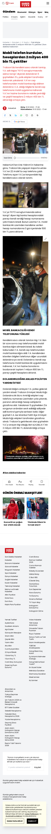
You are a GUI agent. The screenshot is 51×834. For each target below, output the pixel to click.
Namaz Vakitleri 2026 (35, 561)
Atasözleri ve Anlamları (10, 690)
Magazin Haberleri (12, 570)
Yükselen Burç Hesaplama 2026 (12, 715)
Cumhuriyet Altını (12, 649)
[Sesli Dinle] (15, 158)
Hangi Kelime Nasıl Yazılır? (36, 663)
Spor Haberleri (10, 573)
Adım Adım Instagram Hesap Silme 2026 (12, 738)
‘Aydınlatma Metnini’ (13, 816)
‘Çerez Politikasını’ (32, 814)
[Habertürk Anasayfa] (25, 4)
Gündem (9, 12)
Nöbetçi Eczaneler (36, 571)
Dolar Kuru (9, 598)
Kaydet (37, 767)
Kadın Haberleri (11, 583)
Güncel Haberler (11, 566)
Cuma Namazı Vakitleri (35, 566)
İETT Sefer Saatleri (12, 707)
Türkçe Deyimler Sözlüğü (11, 695)
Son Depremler (35, 589)
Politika (5, 17)
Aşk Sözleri (9, 629)
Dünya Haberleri (11, 576)
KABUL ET (32, 821)
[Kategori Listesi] (47, 3)
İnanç (40, 17)
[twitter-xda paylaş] (10, 115)
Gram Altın (9, 636)
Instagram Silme (36, 611)
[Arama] (3, 3)
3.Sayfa (14, 17)
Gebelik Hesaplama (13, 711)
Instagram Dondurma (33, 606)
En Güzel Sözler (35, 667)
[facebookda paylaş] (5, 115)
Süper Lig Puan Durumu (11, 666)
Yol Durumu (34, 596)
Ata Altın (8, 646)
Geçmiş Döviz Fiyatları (10, 724)
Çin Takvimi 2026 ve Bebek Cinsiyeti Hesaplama (13, 702)
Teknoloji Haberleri (12, 586)
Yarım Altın (9, 642)
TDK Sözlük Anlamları (33, 624)
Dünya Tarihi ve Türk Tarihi (37, 638)
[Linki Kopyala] (37, 115)
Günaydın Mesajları (13, 633)
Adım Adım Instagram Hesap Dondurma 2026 (12, 730)
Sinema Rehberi (35, 599)
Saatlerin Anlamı (12, 626)
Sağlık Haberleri (11, 579)
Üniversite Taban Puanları (36, 629)
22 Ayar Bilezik (10, 652)
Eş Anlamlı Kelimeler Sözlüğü (37, 657)
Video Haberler (35, 620)
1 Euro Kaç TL (10, 659)
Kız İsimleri (33, 680)
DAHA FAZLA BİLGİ (15, 821)
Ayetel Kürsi (9, 623)
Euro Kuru (9, 601)
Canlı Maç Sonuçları (13, 662)
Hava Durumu (35, 592)
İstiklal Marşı (34, 574)
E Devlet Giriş (34, 580)
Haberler (6, 42)
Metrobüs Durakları (36, 670)
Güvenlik (31, 17)
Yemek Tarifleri (11, 620)
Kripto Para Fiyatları (13, 604)
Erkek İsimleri (34, 677)
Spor (40, 12)
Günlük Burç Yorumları (34, 585)
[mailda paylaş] (26, 115)
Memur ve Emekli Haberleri (11, 590)
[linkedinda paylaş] (16, 115)
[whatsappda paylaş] (21, 115)
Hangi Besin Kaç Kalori (36, 652)
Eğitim (22, 17)
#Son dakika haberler (14, 472)
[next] (46, 512)
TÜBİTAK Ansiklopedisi (34, 647)
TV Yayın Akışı (34, 602)
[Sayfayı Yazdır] (32, 115)
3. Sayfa (25, 42)
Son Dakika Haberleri (13, 557)
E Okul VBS (33, 577)
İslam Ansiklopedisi (37, 642)
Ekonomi (21, 12)
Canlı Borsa (34, 557)
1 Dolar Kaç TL (10, 655)
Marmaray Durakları (37, 674)
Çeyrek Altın (9, 639)
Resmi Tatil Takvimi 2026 (13, 744)
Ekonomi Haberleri (12, 563)
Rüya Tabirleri (34, 634)
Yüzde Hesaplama (12, 719)
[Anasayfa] (9, 550)
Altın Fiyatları (10, 595)
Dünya (32, 12)
